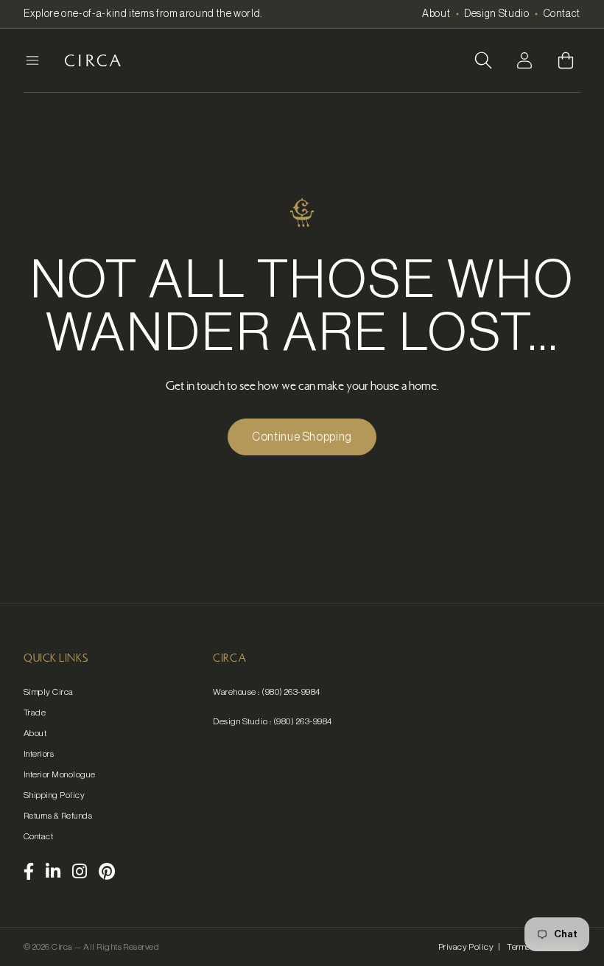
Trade (35, 712)
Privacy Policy (466, 946)
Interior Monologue (60, 774)
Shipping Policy (54, 795)
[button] (483, 60)
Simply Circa (49, 691)
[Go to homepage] (93, 60)
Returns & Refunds (58, 815)
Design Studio (496, 14)
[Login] (524, 60)
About (436, 14)
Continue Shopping (302, 437)
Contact (562, 14)
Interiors (39, 753)
